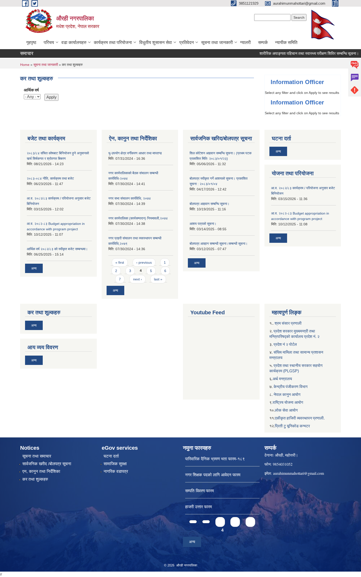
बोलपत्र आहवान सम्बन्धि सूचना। (209, 204)
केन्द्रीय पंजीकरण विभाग (290, 387)
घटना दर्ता (111, 456)
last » (158, 279)
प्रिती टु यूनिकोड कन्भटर (292, 426)
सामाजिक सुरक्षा (115, 464)
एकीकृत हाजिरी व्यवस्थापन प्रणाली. (300, 418)
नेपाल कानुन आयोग (287, 394)
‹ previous (144, 262)
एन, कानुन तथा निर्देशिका (41, 471)
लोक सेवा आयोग (286, 410)
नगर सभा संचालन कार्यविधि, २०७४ (129, 198)
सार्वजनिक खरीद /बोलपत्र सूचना (46, 464)
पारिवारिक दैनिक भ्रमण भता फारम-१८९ (215, 459)
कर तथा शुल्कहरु (35, 479)
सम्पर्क (263, 42)
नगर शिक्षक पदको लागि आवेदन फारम (212, 475)
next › (137, 279)
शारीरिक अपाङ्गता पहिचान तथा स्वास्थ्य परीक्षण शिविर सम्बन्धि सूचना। (300, 53)
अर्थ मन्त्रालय (282, 379)
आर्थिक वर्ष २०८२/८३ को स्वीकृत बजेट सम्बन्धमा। (57, 249)
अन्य (34, 268)
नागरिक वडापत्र (116, 471)
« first (119, 262)
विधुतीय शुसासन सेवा (155, 42)
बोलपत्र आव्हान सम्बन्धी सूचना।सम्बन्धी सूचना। (219, 243)
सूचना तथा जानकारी (217, 42)
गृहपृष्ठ (31, 42)
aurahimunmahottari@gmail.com (298, 473)
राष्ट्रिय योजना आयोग (288, 402)
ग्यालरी (245, 42)
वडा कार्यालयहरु (73, 42)
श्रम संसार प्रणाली (288, 323)
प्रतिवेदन (186, 42)
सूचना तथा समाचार (36, 456)
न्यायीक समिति (286, 42)
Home (24, 65)
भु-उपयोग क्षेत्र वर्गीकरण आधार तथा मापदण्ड (135, 153)
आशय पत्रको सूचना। (203, 224)
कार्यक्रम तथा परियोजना (113, 42)
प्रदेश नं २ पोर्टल (285, 344)
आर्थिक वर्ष (31, 90)
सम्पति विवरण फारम (199, 491)
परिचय (49, 42)
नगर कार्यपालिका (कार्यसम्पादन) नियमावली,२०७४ (138, 218)
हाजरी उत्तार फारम (198, 507)
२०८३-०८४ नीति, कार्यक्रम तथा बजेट (50, 178)
